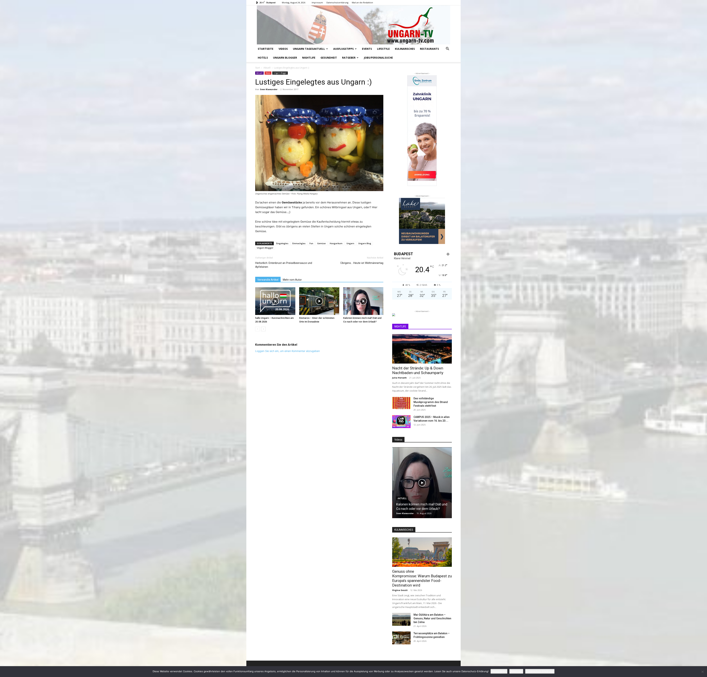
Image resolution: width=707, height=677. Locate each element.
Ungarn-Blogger (280, 73)
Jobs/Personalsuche (378, 57)
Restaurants (429, 48)
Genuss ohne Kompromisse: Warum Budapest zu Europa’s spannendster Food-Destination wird (422, 578)
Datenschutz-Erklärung (540, 671)
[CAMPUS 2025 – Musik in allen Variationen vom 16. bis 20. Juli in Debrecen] (401, 421)
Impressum (317, 2)
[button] (447, 49)
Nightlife (308, 57)
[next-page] (263, 329)
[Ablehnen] (702, 671)
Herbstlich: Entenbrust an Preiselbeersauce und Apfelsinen (283, 264)
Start (257, 67)
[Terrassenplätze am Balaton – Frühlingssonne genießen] (401, 637)
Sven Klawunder (268, 89)
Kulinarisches (405, 48)
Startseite (265, 48)
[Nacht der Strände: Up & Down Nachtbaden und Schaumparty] (422, 349)
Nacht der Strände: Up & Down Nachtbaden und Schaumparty (417, 370)
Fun (311, 243)
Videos (283, 48)
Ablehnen (516, 671)
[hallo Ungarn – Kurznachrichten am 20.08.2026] (275, 301)
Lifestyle (383, 48)
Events (367, 48)
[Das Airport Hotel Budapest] (422, 482)
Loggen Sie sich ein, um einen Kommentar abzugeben (287, 351)
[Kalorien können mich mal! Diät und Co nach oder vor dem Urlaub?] (363, 301)
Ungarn (350, 243)
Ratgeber (349, 57)
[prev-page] (257, 329)
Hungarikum (336, 243)
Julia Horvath (399, 377)
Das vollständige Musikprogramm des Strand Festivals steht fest (431, 402)
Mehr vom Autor (292, 279)
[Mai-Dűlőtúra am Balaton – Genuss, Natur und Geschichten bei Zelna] (401, 619)
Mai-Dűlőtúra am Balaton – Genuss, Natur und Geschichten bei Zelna (432, 618)
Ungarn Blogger (285, 57)
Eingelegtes (282, 243)
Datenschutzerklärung (337, 2)
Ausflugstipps (343, 48)
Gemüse (321, 243)
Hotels (263, 57)
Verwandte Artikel (267, 279)
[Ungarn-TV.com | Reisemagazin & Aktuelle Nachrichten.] (353, 24)
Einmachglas (298, 243)
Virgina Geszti (400, 590)
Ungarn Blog (364, 243)
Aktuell (266, 67)
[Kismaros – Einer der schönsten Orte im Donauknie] (319, 301)
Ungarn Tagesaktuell (309, 48)
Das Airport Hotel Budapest (416, 509)
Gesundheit (329, 57)
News (268, 73)
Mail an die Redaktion (362, 2)
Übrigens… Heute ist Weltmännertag (361, 263)
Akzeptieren (499, 671)
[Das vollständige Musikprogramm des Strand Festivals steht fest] (401, 403)
